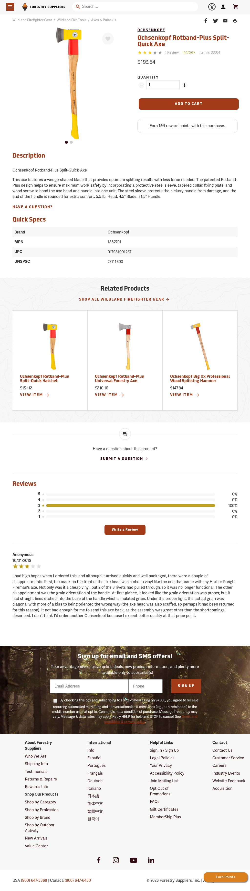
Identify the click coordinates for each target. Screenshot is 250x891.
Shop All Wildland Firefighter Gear (121, 300)
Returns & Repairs (41, 779)
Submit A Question (121, 459)
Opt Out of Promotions (160, 791)
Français (95, 773)
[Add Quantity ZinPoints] (184, 85)
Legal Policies (162, 757)
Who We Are (36, 756)
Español (94, 757)
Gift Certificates (164, 809)
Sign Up (186, 686)
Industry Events (226, 773)
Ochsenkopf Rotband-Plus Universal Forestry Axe (119, 379)
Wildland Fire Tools (71, 20)
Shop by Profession (42, 809)
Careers (219, 765)
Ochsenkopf (151, 30)
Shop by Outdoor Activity (39, 827)
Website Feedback (228, 780)
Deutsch (95, 780)
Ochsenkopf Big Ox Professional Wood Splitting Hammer (200, 379)
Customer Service (228, 757)
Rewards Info (36, 786)
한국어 (93, 818)
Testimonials (36, 771)
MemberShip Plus (165, 817)
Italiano (94, 788)
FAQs (154, 801)
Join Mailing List (164, 780)
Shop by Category (40, 802)
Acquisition (222, 788)
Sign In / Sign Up (164, 750)
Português (96, 765)
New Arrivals (36, 838)
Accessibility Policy (167, 773)
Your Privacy (161, 765)
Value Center (36, 846)
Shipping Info (36, 763)
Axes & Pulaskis (103, 20)
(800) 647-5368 (34, 880)
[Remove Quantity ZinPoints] (141, 85)
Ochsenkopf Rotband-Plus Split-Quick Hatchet (44, 379)
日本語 (93, 796)
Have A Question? (32, 207)
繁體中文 (95, 811)
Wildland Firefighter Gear (32, 20)
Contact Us (222, 750)
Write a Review (125, 529)
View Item (32, 395)
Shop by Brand (37, 817)
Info (90, 750)
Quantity (148, 78)
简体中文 (95, 803)
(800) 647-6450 (78, 880)
